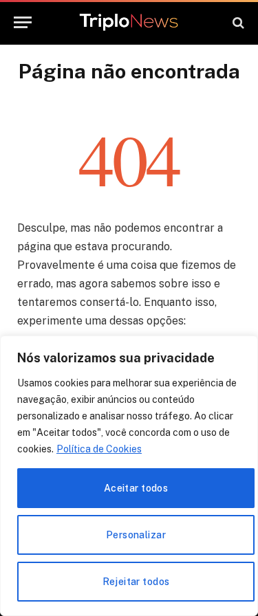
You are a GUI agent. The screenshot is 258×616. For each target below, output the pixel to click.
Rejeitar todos (136, 581)
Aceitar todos (136, 488)
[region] (129, 476)
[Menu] (23, 22)
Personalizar (136, 534)
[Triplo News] (129, 22)
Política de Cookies (99, 448)
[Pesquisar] (237, 22)
